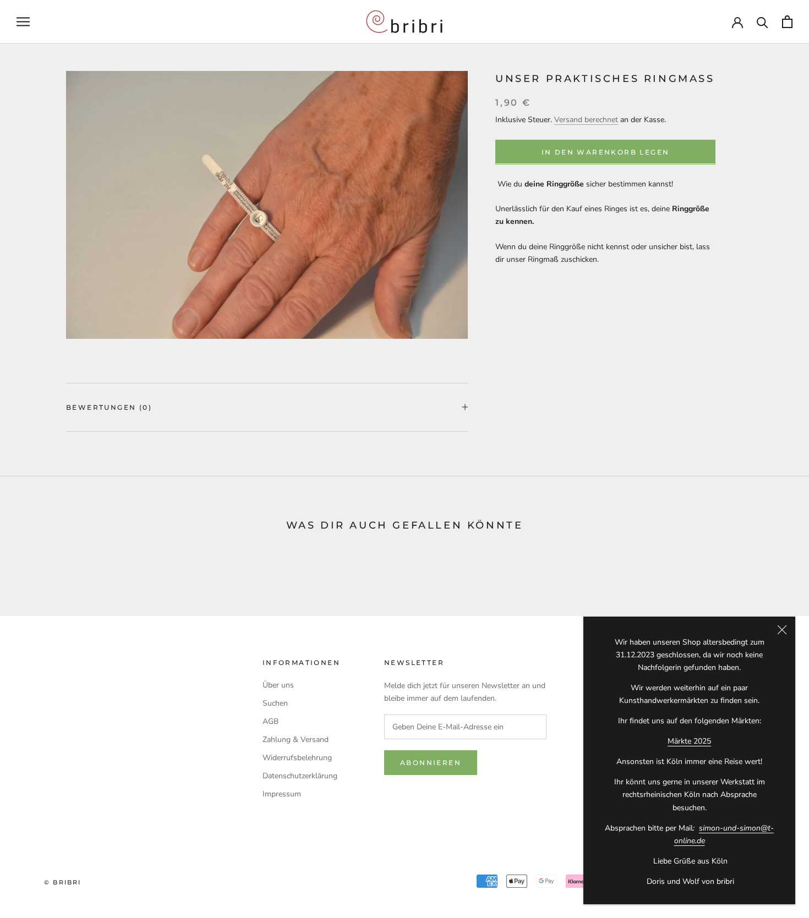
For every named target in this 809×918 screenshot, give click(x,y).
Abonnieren (430, 762)
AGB (270, 721)
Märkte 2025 (689, 741)
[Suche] (762, 22)
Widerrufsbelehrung (297, 757)
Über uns (278, 685)
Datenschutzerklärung (300, 776)
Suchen (275, 703)
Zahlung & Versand (296, 739)
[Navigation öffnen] (23, 21)
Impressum (282, 794)
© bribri (62, 882)
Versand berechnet (586, 119)
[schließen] (782, 630)
